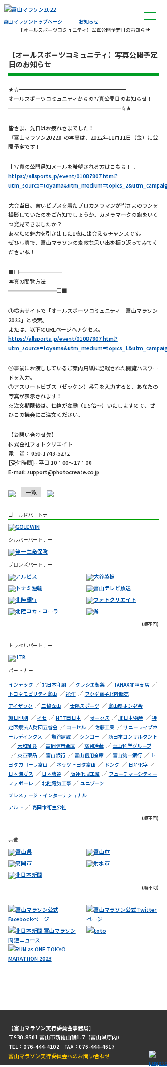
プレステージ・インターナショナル (47, 795)
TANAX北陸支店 (131, 684)
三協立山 (51, 705)
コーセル (76, 727)
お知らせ (88, 21)
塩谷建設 (61, 736)
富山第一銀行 (127, 755)
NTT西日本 (68, 717)
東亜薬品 (27, 755)
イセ (42, 717)
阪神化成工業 (85, 773)
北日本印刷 (54, 684)
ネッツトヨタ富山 (76, 764)
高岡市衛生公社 (49, 807)
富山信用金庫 (89, 755)
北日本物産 (130, 717)
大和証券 (27, 745)
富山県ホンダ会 (125, 705)
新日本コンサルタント (132, 736)
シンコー (89, 736)
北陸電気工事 (56, 783)
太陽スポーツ (84, 705)
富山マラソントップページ (33, 21)
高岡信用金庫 (60, 745)
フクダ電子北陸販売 (107, 693)
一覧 (31, 492)
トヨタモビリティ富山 (32, 693)
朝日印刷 (18, 717)
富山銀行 (55, 755)
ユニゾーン (92, 783)
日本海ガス (20, 773)
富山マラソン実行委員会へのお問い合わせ (59, 1055)
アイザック (20, 705)
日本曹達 (51, 773)
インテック (20, 684)
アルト (15, 807)
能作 (71, 693)
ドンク (112, 764)
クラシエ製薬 (90, 684)
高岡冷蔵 (94, 745)
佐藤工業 (104, 727)
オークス (100, 717)
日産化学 (138, 764)
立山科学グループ (132, 745)
